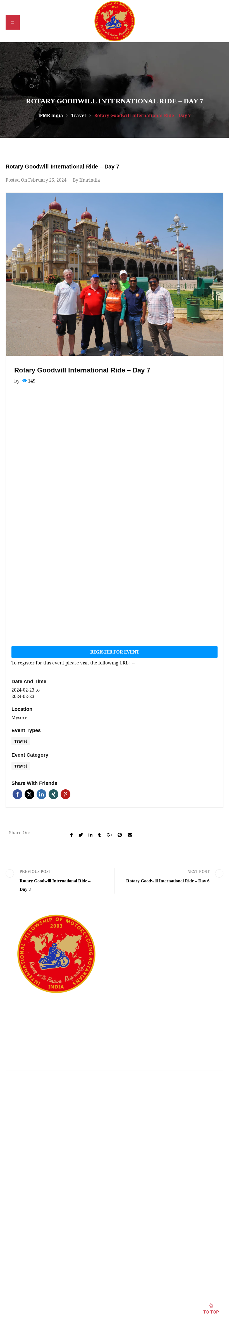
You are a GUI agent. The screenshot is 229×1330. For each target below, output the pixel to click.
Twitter (29, 794)
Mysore (19, 717)
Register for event (114, 652)
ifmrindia (89, 180)
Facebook (17, 794)
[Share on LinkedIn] (90, 834)
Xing (53, 794)
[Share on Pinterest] (120, 834)
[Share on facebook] (71, 834)
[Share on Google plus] (109, 834)
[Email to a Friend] (130, 834)
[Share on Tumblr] (99, 834)
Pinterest (65, 794)
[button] (13, 22)
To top (211, 1312)
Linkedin (41, 794)
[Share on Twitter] (80, 834)
